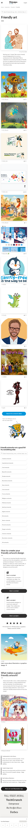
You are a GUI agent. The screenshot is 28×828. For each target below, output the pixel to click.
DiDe (3, 661)
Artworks (13, 7)
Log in (25, 2)
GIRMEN (5, 376)
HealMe (4, 284)
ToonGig (4, 315)
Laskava (3, 721)
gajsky (4, 407)
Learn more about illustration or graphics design (14, 664)
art (8, 65)
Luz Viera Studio (24, 51)
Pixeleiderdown (6, 346)
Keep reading (21, 782)
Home (2, 7)
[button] (26, 819)
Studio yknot (5, 161)
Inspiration (7, 7)
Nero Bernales (5, 99)
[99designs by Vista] (13, 2)
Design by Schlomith (6, 750)
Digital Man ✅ (6, 253)
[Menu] (2, 2)
